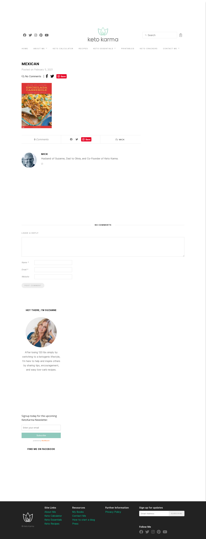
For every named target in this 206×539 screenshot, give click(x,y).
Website (25, 276)
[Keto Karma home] (28, 521)
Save (63, 76)
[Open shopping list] (180, 35)
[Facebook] (24, 35)
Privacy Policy (113, 511)
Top (196, 521)
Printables (127, 49)
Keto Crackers (149, 49)
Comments (41, 139)
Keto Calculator (63, 49)
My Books (78, 511)
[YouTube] (47, 35)
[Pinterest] (41, 35)
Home (25, 49)
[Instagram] (35, 35)
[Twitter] (30, 35)
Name (25, 262)
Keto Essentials (103, 49)
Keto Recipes (51, 523)
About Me (39, 49)
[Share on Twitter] (52, 76)
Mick (122, 139)
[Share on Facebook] (47, 76)
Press (75, 523)
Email (25, 269)
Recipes (83, 49)
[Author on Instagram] (42, 163)
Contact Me (170, 49)
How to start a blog (83, 519)
